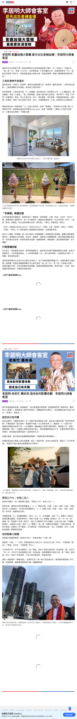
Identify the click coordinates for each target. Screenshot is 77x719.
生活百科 (15, 51)
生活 (9, 51)
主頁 (5, 51)
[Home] (10, 2)
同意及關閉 (68, 714)
